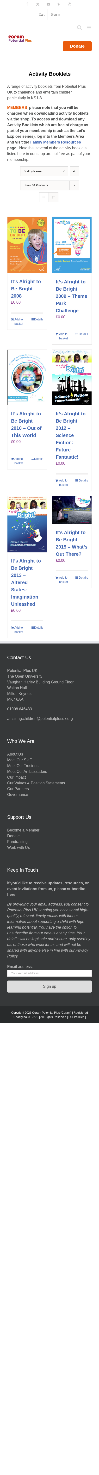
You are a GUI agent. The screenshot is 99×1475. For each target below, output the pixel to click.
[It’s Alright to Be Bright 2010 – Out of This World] (27, 377)
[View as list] (53, 197)
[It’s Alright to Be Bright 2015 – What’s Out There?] (72, 510)
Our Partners (18, 789)
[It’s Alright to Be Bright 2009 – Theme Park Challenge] (72, 245)
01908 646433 (19, 709)
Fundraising (17, 842)
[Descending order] (74, 171)
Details (38, 319)
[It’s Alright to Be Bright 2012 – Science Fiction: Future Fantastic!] (72, 377)
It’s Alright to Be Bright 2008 (26, 289)
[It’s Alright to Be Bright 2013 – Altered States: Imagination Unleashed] (27, 524)
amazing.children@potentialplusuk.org (40, 719)
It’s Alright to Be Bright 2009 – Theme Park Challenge (71, 296)
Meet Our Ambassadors (27, 771)
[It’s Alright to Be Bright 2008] (27, 245)
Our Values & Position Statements (36, 783)
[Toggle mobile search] (79, 27)
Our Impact (17, 777)
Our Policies (76, 1017)
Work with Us (18, 847)
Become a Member (23, 830)
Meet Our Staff (19, 760)
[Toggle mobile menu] (89, 27)
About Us (15, 754)
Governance (17, 795)
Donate (77, 46)
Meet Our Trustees (22, 766)
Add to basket (18, 321)
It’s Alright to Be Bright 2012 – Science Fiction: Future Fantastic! (71, 435)
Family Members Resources (55, 142)
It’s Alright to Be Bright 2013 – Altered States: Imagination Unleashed (26, 582)
